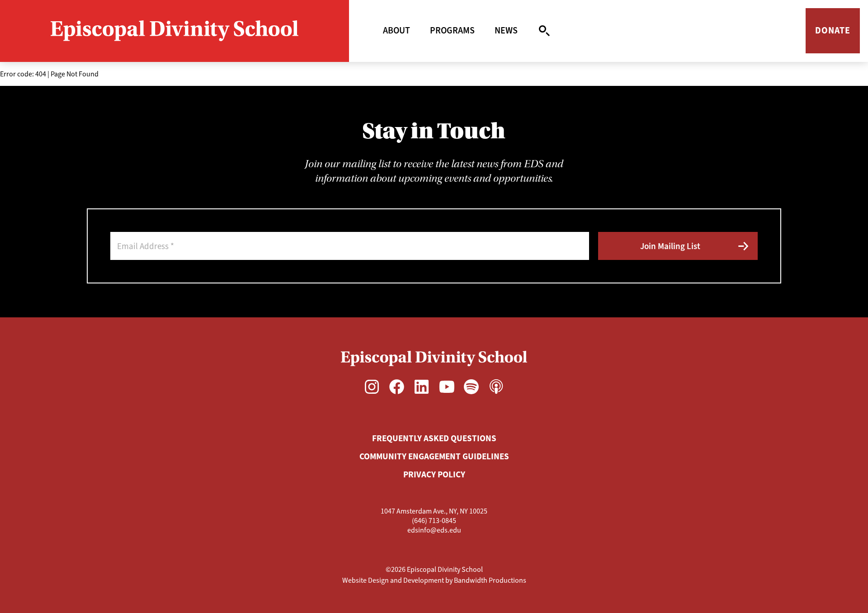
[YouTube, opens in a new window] (446, 386)
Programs (452, 30)
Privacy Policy (434, 474)
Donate (832, 30)
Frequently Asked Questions (434, 438)
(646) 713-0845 (434, 520)
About (396, 30)
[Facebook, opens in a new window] (397, 386)
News (506, 30)
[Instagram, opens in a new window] (372, 386)
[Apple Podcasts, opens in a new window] (496, 386)
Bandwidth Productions (490, 580)
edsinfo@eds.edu (434, 530)
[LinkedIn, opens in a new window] (421, 386)
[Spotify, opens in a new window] (471, 386)
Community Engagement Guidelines (434, 456)
